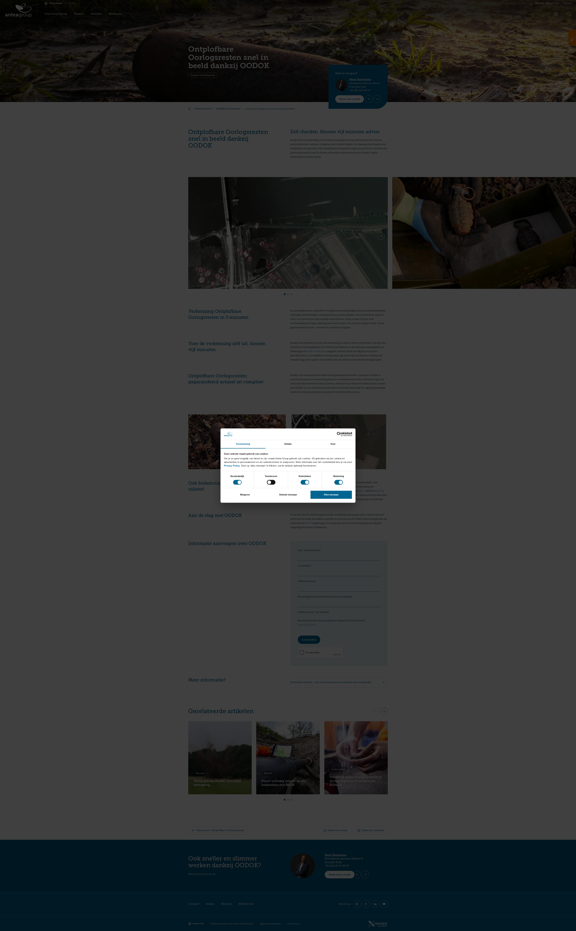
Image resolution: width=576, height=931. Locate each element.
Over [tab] (333, 444)
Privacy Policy (232, 466)
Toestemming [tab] (243, 444)
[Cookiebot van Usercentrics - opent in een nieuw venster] (339, 434)
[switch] (271, 482)
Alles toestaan (331, 494)
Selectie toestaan (288, 494)
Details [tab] (288, 444)
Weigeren (245, 494)
